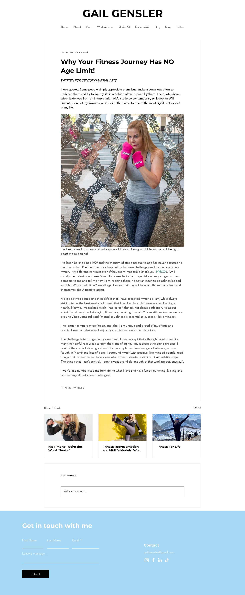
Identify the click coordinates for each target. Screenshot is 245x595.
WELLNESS (79, 387)
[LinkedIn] (160, 560)
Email (75, 540)
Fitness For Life (168, 447)
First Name (29, 540)
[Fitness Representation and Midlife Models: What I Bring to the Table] (122, 427)
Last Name (54, 540)
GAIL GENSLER (122, 13)
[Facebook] (153, 560)
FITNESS (66, 387)
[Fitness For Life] (176, 427)
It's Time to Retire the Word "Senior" (65, 448)
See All (197, 407)
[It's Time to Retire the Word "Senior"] (68, 427)
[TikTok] (167, 560)
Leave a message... (34, 553)
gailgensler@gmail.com (159, 552)
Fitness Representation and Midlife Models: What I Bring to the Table (122, 448)
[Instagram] (147, 560)
